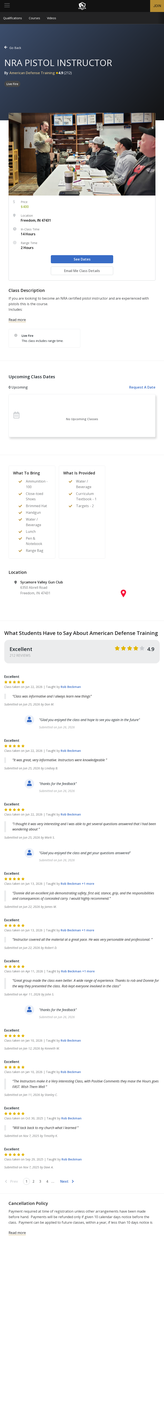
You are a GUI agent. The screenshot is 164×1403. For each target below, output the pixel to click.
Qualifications (12, 18)
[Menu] (7, 6)
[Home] (82, 6)
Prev (14, 1181)
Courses (34, 18)
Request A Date (142, 387)
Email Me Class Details (82, 270)
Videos (51, 18)
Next (64, 1181)
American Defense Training (32, 73)
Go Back (15, 48)
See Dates (82, 259)
